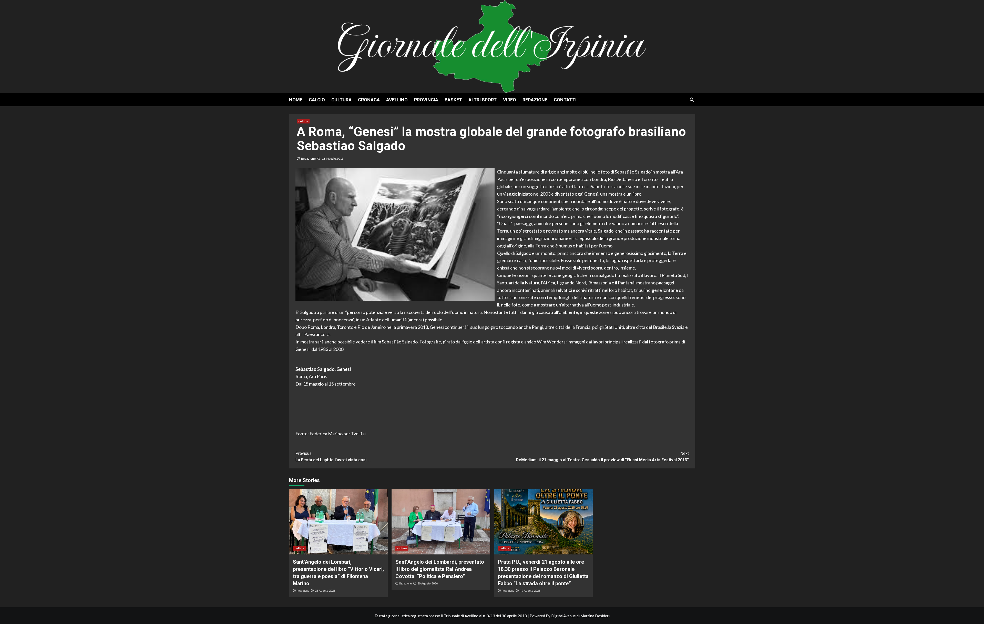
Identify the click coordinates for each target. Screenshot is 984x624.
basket (453, 99)
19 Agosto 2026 (530, 590)
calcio (317, 99)
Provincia (426, 99)
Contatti (565, 99)
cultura (341, 99)
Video (509, 99)
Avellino (397, 99)
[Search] (692, 99)
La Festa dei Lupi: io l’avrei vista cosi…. (333, 457)
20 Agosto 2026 (427, 583)
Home (295, 99)
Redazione (534, 99)
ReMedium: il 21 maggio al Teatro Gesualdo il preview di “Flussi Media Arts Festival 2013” (602, 457)
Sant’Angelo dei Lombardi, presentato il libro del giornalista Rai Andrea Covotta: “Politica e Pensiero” (439, 569)
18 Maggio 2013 (333, 158)
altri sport (482, 99)
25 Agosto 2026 (325, 590)
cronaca (369, 99)
